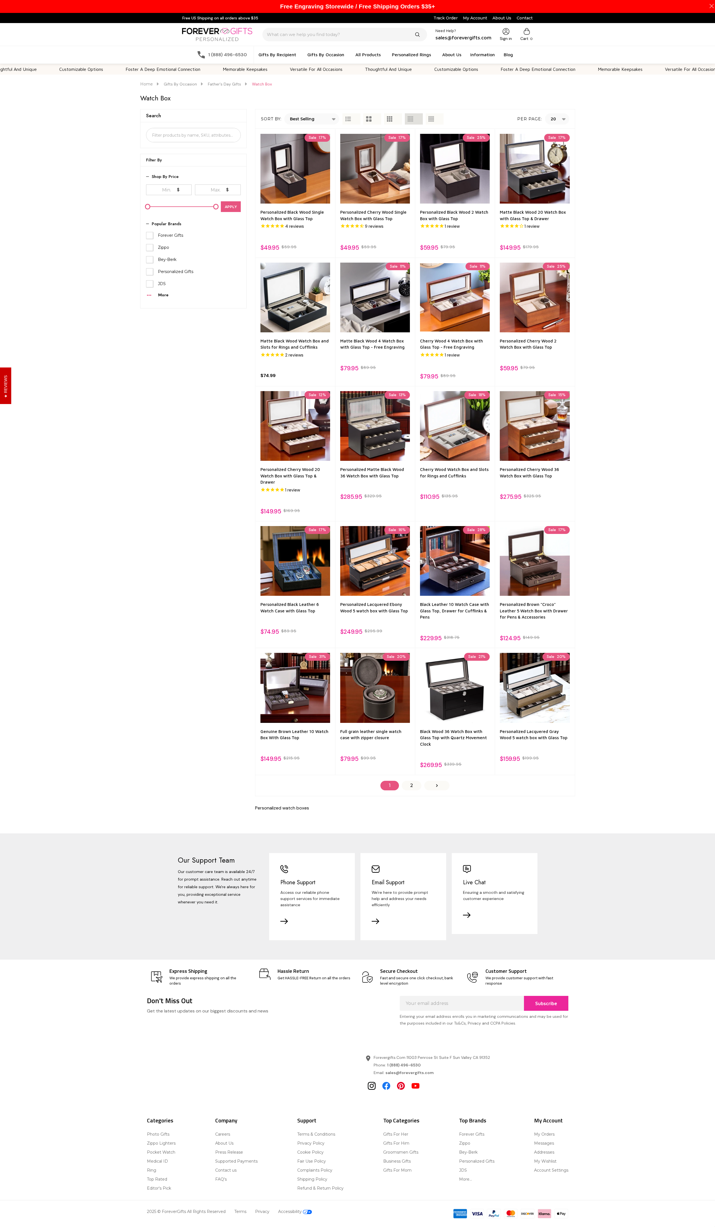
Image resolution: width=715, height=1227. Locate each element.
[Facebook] (386, 1085)
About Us (501, 18)
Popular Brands (166, 224)
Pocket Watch (161, 1152)
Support (306, 1120)
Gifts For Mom (397, 1170)
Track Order (445, 18)
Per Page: (529, 118)
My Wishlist (545, 1161)
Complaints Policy (314, 1170)
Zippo (163, 247)
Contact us (226, 1170)
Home (146, 84)
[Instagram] (371, 1085)
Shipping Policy (312, 1179)
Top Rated (157, 1179)
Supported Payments (236, 1161)
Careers (222, 1134)
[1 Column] (351, 119)
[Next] (437, 785)
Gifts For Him (396, 1143)
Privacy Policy (310, 1143)
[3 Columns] (393, 119)
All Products (368, 54)
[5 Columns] (435, 119)
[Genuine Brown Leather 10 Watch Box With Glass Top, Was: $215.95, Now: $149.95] (295, 688)
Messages (544, 1143)
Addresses (544, 1152)
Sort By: (271, 118)
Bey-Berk (167, 259)
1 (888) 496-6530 (404, 1065)
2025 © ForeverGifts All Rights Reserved (186, 1211)
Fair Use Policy (311, 1161)
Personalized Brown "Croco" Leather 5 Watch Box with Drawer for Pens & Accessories (534, 610)
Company (226, 1120)
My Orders (544, 1134)
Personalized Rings (411, 54)
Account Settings (551, 1170)
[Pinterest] (401, 1085)
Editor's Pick (159, 1188)
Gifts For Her (395, 1134)
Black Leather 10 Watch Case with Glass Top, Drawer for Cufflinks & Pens (454, 610)
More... (465, 1179)
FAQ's (221, 1179)
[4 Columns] (414, 119)
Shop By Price (165, 176)
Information (482, 54)
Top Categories (401, 1120)
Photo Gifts (158, 1134)
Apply (231, 206)
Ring (151, 1170)
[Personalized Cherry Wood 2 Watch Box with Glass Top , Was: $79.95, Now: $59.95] (534, 297)
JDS (162, 283)
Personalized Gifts (175, 271)
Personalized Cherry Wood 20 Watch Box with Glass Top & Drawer (290, 475)
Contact (525, 18)
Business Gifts (397, 1161)
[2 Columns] (372, 119)
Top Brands (472, 1120)
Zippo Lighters (161, 1143)
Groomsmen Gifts (400, 1152)
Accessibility (290, 1211)
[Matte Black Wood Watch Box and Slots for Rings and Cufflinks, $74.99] (295, 297)
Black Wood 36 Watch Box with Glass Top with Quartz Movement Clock (453, 737)
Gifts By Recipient (277, 54)
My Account (475, 18)
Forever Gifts (170, 235)
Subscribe (546, 1003)
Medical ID (157, 1161)
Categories (160, 1120)
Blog (508, 54)
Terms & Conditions (316, 1134)
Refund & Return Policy (320, 1188)
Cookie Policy (310, 1152)
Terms (240, 1211)
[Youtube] (415, 1085)
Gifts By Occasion (325, 54)
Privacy (262, 1211)
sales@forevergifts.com (409, 1072)
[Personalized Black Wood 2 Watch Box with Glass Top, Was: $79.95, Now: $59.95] (455, 169)
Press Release (229, 1152)
